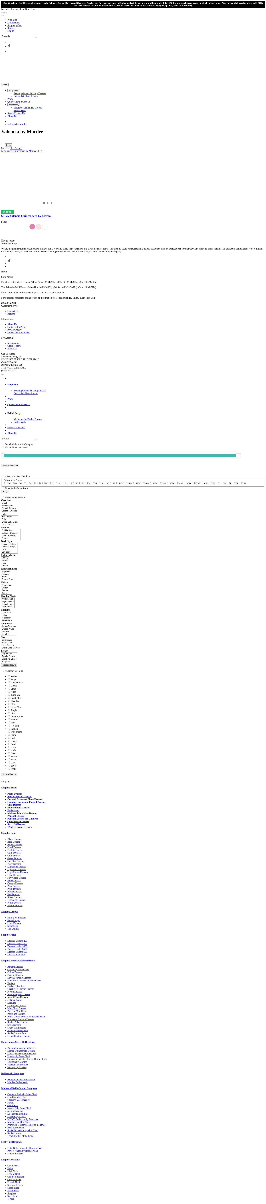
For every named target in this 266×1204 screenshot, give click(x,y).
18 (71, 483)
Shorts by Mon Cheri (17, 1030)
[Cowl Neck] (9, 612)
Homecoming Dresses (18, 807)
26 (95, 483)
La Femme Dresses (16, 1005)
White (13, 768)
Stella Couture (14, 1133)
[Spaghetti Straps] (9, 659)
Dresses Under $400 (17, 946)
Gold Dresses (13, 853)
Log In (10, 31)
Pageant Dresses (15, 816)
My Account (13, 22)
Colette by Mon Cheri (18, 969)
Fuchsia (14, 728)
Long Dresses (14, 923)
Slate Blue (16, 701)
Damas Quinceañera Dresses (21, 1050)
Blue (13, 704)
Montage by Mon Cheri (18, 1122)
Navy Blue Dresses (16, 877)
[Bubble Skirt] (10, 530)
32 (114, 483)
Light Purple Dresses (17, 872)
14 (58, 483)
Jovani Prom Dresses (17, 997)
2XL (244, 483)
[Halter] (9, 615)
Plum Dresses (14, 889)
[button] (13, 90)
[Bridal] (13, 503)
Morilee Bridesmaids (17, 1082)
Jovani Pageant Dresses (18, 994)
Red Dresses (13, 894)
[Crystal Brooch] (8, 579)
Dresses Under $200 (17, 940)
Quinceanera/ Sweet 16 (18, 404)
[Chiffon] (6, 588)
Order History (14, 345)
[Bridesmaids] (13, 505)
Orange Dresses (15, 883)
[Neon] (5, 563)
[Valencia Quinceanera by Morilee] (22, 151)
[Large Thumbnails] (5, 141)
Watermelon (16, 732)
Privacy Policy (14, 329)
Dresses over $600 (16, 954)
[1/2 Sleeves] (10, 640)
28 (101, 483)
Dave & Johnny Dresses (19, 977)
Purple (14, 710)
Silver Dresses (14, 897)
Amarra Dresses (15, 966)
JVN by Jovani (14, 1000)
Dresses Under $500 (17, 949)
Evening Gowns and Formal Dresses (26, 802)
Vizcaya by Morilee (16, 1067)
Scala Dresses (14, 1025)
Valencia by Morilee (17, 124)
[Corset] (10, 538)
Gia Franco (12, 1105)
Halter (10, 1168)
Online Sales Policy (16, 327)
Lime (13, 688)
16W (129, 483)
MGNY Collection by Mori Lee (22, 1119)
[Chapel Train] (7, 604)
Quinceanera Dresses (18, 821)
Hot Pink (15, 725)
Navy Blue (16, 707)
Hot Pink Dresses (15, 861)
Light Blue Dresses (16, 866)
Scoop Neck (13, 1187)
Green (14, 685)
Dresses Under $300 (17, 943)
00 (15, 483)
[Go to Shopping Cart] (2, 12)
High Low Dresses (16, 917)
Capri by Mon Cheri (17, 1097)
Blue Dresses (13, 841)
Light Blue (16, 698)
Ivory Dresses (14, 864)
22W (155, 483)
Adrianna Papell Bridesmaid (21, 1079)
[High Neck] (9, 618)
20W (146, 483)
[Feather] (6, 590)
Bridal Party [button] (13, 413)
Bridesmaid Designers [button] (12, 1073)
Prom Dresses (14, 793)
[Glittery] (5, 558)
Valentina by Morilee (17, 1064)
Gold (13, 753)
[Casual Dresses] (13, 508)
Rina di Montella (15, 1127)
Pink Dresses (13, 886)
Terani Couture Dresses (18, 1036)
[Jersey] (6, 593)
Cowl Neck (13, 1165)
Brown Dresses (14, 844)
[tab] (136, 384)
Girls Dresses (14, 804)
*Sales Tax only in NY (18, 332)
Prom (10, 399)
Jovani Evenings (15, 1111)
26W (172, 483)
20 (77, 483)
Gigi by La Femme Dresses (20, 989)
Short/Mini (12, 926)
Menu (4, 85)
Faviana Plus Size (16, 986)
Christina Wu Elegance (18, 1100)
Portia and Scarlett (16, 1014)
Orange (14, 741)
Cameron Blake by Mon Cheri (22, 1094)
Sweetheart (12, 1196)
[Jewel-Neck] (9, 620)
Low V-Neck (13, 1174)
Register (11, 28)
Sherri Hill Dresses (16, 1027)
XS (214, 483)
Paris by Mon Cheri (16, 1011)
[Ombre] (5, 565)
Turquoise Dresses (16, 900)
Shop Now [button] (12, 384)
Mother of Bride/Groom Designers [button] (19, 1088)
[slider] (238, 455)
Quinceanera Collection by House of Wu (27, 1059)
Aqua (13, 692)
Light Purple (17, 716)
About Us (12, 324)
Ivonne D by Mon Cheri (19, 1108)
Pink (13, 722)
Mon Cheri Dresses (16, 1008)
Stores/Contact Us (16, 427)
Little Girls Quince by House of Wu (24, 1148)
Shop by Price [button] (8, 934)
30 (108, 483)
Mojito (14, 679)
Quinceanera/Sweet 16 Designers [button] (18, 1042)
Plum (13, 735)
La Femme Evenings (17, 1113)
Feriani (10, 1102)
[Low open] (9, 552)
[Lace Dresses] (9, 524)
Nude (13, 750)
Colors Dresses (14, 972)
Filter (8, 145)
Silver (13, 765)
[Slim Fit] (8, 634)
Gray (13, 762)
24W (163, 483)
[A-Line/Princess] (8, 626)
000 (8, 483)
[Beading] (8, 574)
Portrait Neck (13, 1182)
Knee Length (13, 920)
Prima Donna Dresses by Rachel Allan (26, 1016)
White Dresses (14, 902)
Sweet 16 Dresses (16, 824)
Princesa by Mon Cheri (18, 1056)
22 (83, 483)
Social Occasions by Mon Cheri (22, 1130)
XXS (206, 483)
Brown (14, 756)
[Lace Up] (9, 549)
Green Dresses (14, 858)
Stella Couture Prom (17, 1033)
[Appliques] (8, 571)
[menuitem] (136, 19)
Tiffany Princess (15, 1153)
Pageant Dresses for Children (22, 818)
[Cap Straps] (9, 653)
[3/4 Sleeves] (10, 642)
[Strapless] (9, 661)
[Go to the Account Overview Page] (2, 15)
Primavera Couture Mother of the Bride (26, 1124)
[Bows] (8, 577)
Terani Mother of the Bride (20, 1136)
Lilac (13, 713)
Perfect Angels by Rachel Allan (22, 1151)
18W (138, 483)
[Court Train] (7, 607)
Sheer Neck (13, 1190)
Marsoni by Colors (16, 1116)
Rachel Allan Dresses (17, 1022)
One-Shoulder (14, 1179)
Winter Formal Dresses (19, 827)
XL (236, 483)
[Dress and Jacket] (9, 522)
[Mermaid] (8, 631)
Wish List (12, 19)
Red (13, 738)
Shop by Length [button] (9, 911)
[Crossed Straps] (9, 547)
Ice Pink (15, 719)
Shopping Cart (14, 25)
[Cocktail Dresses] (13, 511)
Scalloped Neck (15, 1185)
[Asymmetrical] (7, 601)
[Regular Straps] (9, 656)
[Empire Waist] (8, 629)
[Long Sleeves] (10, 645)
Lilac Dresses (13, 875)
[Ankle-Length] (7, 599)
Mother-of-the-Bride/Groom (21, 813)
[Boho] (9, 519)
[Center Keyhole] (10, 535)
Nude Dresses (14, 880)
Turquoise (15, 695)
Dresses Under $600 (17, 951)
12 (52, 483)
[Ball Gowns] (9, 516)
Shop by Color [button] (8, 833)
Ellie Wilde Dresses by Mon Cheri (24, 980)
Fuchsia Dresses (15, 850)
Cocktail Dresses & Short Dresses (24, 799)
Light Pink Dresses (16, 869)
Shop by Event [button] (9, 787)
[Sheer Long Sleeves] (10, 648)
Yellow (14, 676)
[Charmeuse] (6, 585)
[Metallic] (5, 560)
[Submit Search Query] (36, 439)
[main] (133, 179)
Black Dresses (14, 839)
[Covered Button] (9, 544)
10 (46, 483)
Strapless (11, 1193)
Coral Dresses (14, 847)
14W (121, 483)
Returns (11, 313)
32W (197, 483)
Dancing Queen (15, 975)
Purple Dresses (14, 891)
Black (13, 759)
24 (89, 483)
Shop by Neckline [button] (10, 1159)
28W (180, 483)
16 (64, 483)
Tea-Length (13, 928)
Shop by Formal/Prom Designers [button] (18, 960)
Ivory (13, 747)
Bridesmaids (13, 810)
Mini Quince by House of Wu (21, 1053)
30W (189, 483)
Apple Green (17, 682)
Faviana (11, 983)
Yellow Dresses (14, 905)
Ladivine (11, 1002)
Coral (13, 744)
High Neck (12, 1171)
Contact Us (12, 311)
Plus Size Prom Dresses (19, 796)
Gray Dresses (13, 855)
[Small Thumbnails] (3, 141)
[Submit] (36, 37)
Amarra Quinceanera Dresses (21, 1048)
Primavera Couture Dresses (20, 1019)
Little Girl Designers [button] (11, 1142)
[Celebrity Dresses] (10, 533)
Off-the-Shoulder (15, 1176)
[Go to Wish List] (5, 12)
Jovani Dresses (14, 991)
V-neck (10, 1199)
